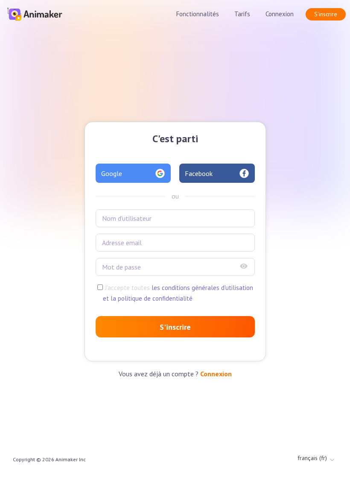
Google (111, 173)
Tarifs (242, 14)
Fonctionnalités (197, 14)
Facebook (199, 173)
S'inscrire (325, 14)
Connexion (279, 14)
